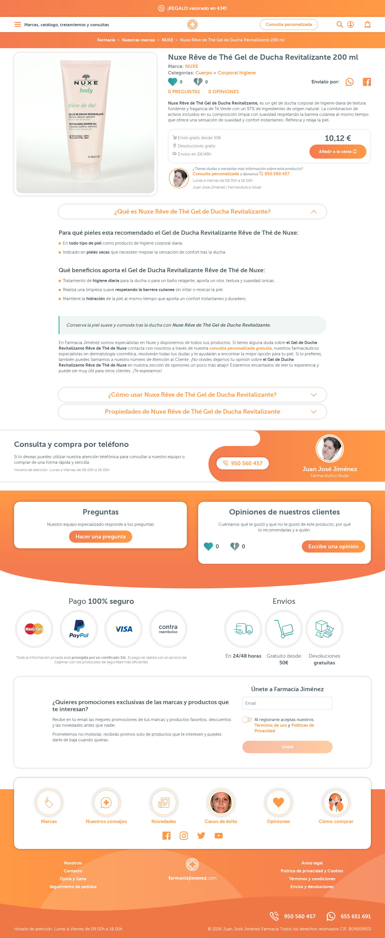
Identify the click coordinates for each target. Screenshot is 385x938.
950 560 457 (277, 174)
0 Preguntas (184, 91)
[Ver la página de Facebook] (166, 835)
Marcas (49, 821)
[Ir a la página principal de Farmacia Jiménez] (192, 24)
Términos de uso (271, 725)
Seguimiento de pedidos (73, 886)
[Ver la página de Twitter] (201, 835)
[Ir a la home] (192, 869)
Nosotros (73, 863)
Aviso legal (312, 863)
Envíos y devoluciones (312, 886)
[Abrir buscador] (340, 24)
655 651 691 (356, 916)
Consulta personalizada (289, 24)
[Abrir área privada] (350, 24)
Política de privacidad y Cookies (312, 870)
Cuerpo (204, 73)
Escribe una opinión (333, 546)
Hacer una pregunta (101, 537)
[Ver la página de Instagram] (184, 835)
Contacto (73, 870)
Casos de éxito (221, 821)
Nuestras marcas (138, 39)
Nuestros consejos (106, 821)
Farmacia (106, 39)
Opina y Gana (73, 878)
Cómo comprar (336, 821)
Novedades (163, 821)
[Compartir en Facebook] (367, 83)
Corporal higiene (237, 73)
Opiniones (278, 821)
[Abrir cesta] (367, 24)
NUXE (167, 39)
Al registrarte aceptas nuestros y (284, 725)
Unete (287, 746)
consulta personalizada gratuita (240, 348)
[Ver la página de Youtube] (218, 835)
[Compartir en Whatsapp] (349, 83)
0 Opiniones (223, 91)
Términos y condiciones (312, 878)
